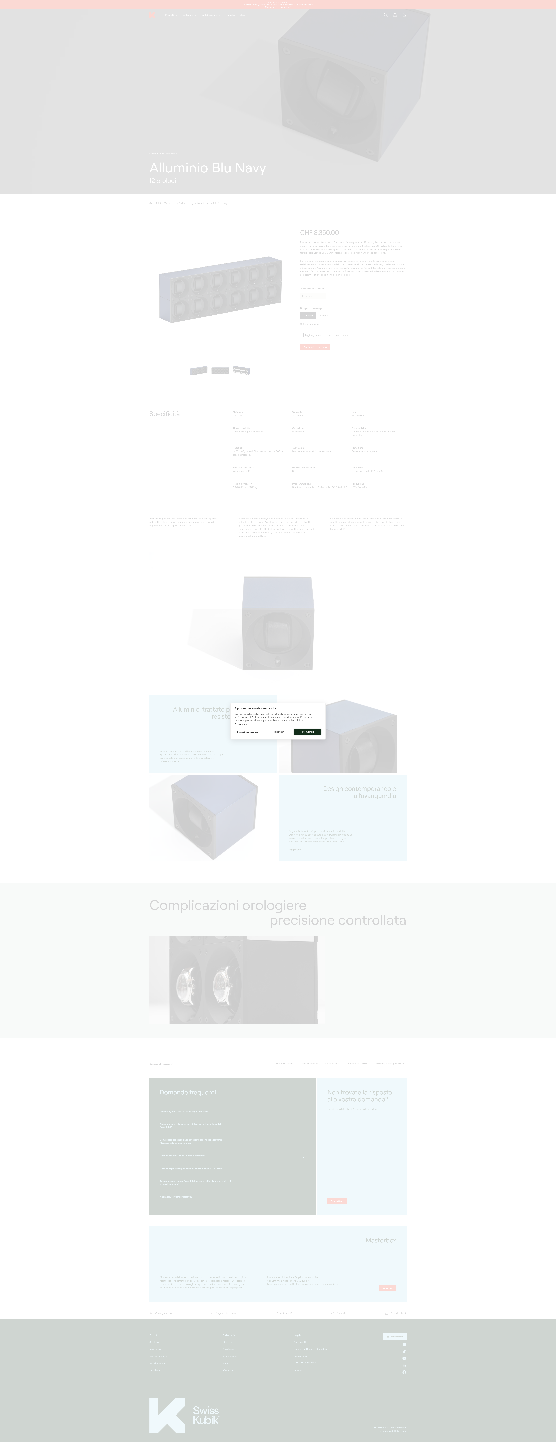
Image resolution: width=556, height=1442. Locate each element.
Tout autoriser (307, 732)
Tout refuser (278, 732)
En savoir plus (241, 724)
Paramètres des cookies (248, 732)
